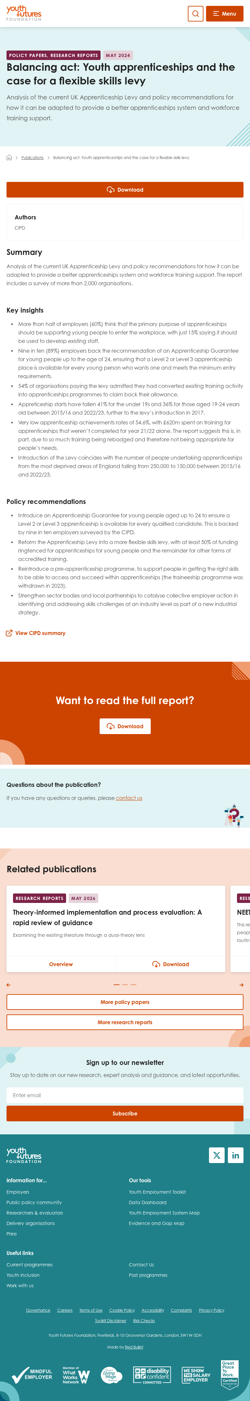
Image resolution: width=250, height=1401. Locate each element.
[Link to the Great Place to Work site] (230, 1375)
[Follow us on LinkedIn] (235, 1155)
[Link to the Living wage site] (111, 1376)
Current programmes (29, 1264)
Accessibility (153, 1310)
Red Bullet (134, 1347)
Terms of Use (91, 1310)
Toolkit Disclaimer (110, 1320)
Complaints (181, 1310)
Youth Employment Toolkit (157, 1192)
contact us (129, 798)
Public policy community (34, 1202)
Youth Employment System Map (164, 1213)
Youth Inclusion (23, 1275)
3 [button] (133, 984)
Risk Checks (144, 1320)
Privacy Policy (211, 1310)
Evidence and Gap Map (157, 1223)
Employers (18, 1192)
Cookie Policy (122, 1310)
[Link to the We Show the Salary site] (196, 1376)
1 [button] (116, 984)
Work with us (20, 1285)
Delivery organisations (31, 1223)
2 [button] (125, 984)
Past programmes (148, 1275)
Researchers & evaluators (35, 1213)
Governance (38, 1310)
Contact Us (141, 1264)
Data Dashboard (148, 1202)
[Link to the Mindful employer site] (32, 1376)
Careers (65, 1310)
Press (12, 1233)
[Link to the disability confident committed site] (152, 1375)
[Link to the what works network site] (76, 1375)
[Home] (9, 157)
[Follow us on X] (217, 1155)
